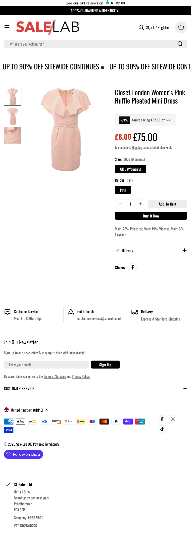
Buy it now (151, 215)
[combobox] (95, 44)
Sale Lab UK (24, 444)
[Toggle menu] (7, 27)
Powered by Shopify (46, 444)
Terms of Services (55, 376)
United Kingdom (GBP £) (27, 410)
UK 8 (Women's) (130, 169)
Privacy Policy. (81, 376)
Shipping (137, 147)
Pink (123, 190)
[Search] (180, 44)
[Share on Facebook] (133, 267)
